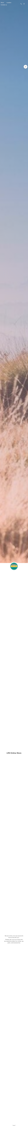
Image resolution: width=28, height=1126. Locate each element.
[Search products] (25, 67)
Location (9, 2)
